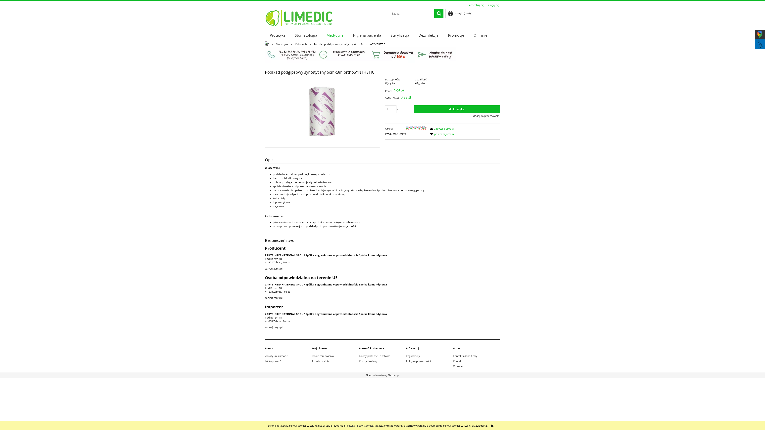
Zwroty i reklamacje (276, 356)
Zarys (402, 134)
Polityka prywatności (418, 361)
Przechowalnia (320, 361)
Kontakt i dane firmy (465, 356)
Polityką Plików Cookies (359, 425)
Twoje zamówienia (323, 356)
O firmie (458, 366)
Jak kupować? (273, 361)
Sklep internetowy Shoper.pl (382, 375)
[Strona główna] (299, 17)
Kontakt (458, 361)
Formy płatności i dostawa (374, 356)
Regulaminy (413, 356)
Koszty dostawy (368, 361)
